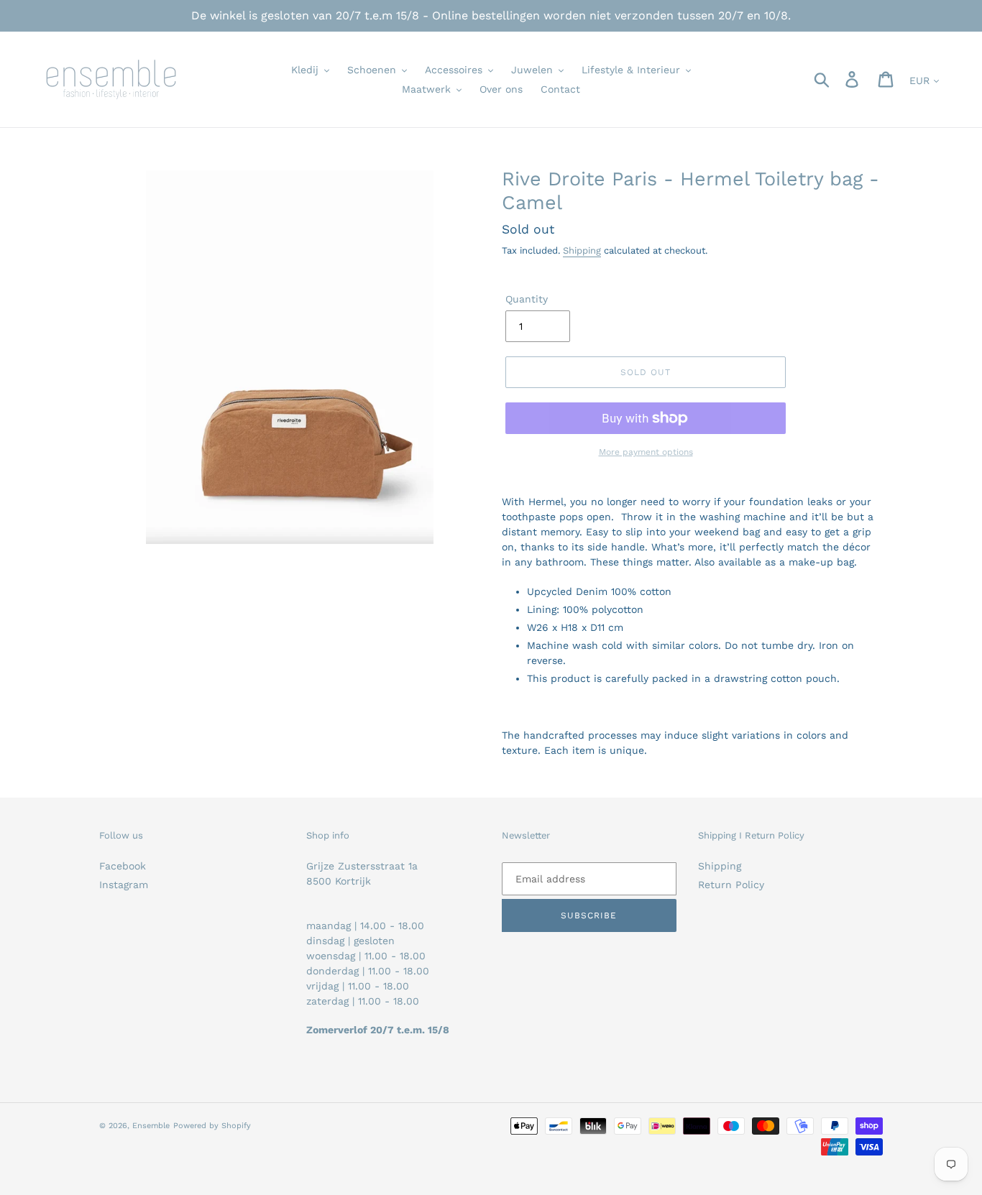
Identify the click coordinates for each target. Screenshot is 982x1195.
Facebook (122, 866)
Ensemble (151, 1125)
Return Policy (731, 884)
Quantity (526, 299)
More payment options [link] (646, 452)
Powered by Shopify (212, 1125)
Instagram (123, 884)
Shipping (582, 250)
